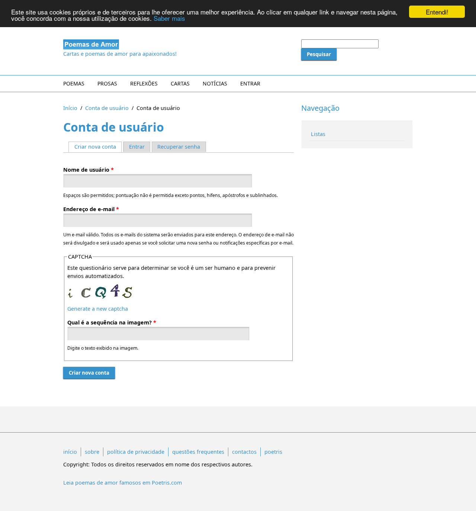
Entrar (250, 83)
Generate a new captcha (97, 308)
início (70, 451)
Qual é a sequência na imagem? (111, 322)
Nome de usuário (88, 169)
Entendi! (437, 11)
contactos (244, 451)
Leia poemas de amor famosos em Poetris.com (122, 482)
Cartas (180, 83)
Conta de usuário (107, 107)
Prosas (107, 83)
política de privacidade (135, 451)
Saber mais (169, 18)
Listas (318, 134)
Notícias (215, 83)
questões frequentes (198, 451)
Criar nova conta (98, 146)
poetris (273, 451)
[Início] (178, 44)
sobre (92, 451)
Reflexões (144, 83)
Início (70, 107)
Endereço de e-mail (91, 209)
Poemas (73, 83)
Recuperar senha (178, 146)
